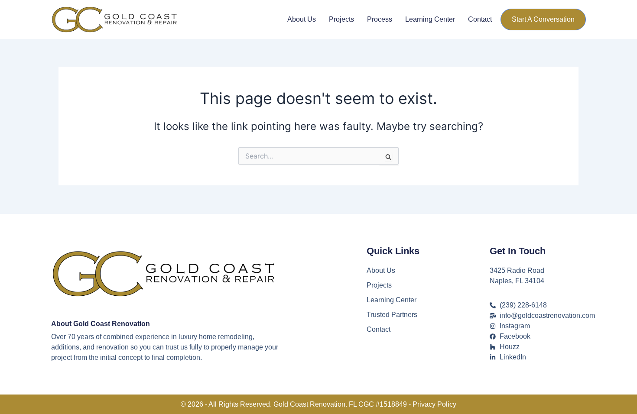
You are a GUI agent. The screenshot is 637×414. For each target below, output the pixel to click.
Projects (341, 19)
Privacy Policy (434, 404)
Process (379, 19)
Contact (480, 19)
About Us (301, 19)
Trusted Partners (392, 314)
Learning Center (430, 19)
